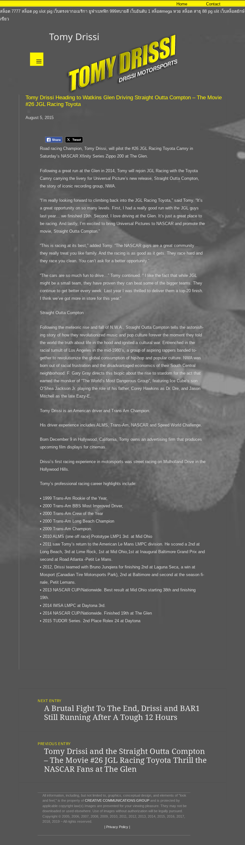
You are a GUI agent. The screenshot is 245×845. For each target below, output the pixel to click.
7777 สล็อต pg (24, 11)
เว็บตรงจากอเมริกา (70, 11)
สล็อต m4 (148, 3)
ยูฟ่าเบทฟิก (98, 11)
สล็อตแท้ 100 (12, 3)
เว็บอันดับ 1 (140, 11)
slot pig (45, 11)
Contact (213, 4)
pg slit (213, 11)
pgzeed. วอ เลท (69, 3)
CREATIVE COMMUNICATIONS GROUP (117, 800)
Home (181, 4)
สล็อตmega (162, 11)
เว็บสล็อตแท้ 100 (100, 3)
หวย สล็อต (182, 11)
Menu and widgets (36, 59)
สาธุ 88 (200, 11)
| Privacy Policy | (116, 827)
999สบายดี (119, 11)
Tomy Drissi (74, 36)
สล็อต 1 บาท (127, 3)
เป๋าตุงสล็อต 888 (39, 3)
